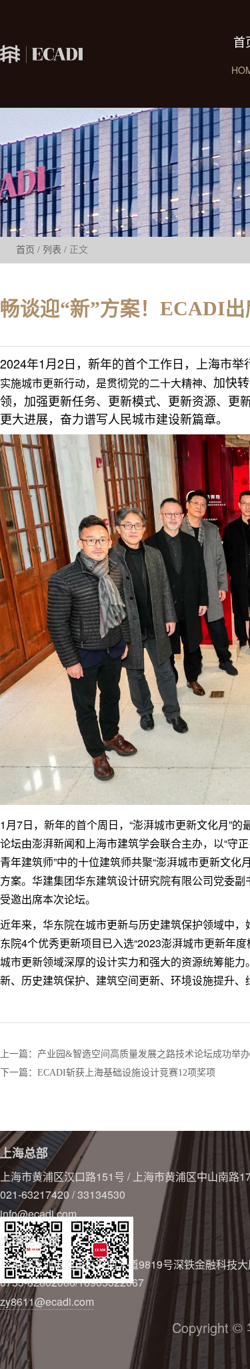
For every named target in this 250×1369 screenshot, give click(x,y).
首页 (25, 250)
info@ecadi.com (38, 1213)
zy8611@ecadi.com (47, 1301)
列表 (52, 250)
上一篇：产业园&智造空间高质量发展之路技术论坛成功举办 (125, 1054)
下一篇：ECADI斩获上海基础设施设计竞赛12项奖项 (107, 1073)
